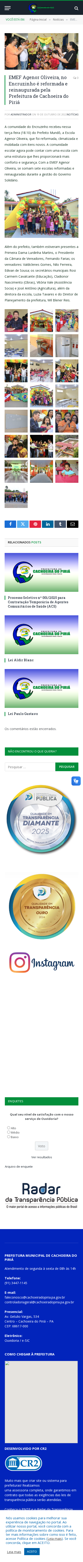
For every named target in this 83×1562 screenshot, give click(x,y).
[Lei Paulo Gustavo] (41, 688)
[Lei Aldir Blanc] (41, 634)
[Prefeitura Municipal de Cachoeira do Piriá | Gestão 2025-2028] (41, 8)
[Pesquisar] (76, 8)
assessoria (20, 1490)
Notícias (72, 114)
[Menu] (8, 8)
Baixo (15, 1137)
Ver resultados (41, 1157)
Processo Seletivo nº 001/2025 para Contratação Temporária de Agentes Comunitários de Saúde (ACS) (38, 601)
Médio (15, 1132)
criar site (35, 1480)
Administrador (21, 114)
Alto (13, 1128)
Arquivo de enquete (19, 1166)
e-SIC (26, 1340)
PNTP (26, 1509)
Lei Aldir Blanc (21, 660)
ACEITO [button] (32, 1551)
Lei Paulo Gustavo (23, 714)
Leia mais (54, 1538)
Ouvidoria (12, 1340)
